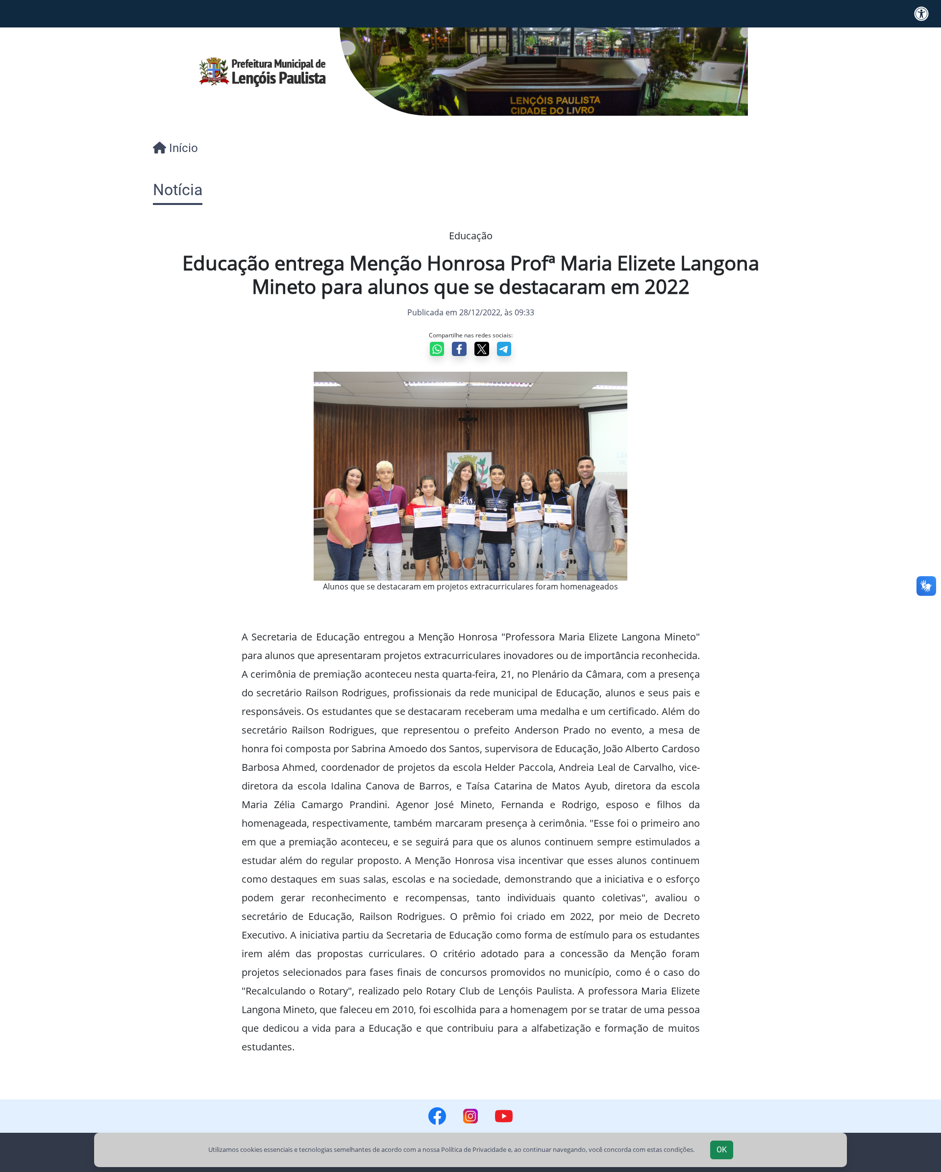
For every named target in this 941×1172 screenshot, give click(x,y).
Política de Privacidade (473, 1149)
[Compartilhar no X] (481, 349)
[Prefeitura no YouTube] (504, 1116)
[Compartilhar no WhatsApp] (437, 349)
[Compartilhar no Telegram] (504, 349)
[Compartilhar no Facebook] (459, 349)
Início (182, 148)
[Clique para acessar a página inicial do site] (263, 72)
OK (722, 1149)
